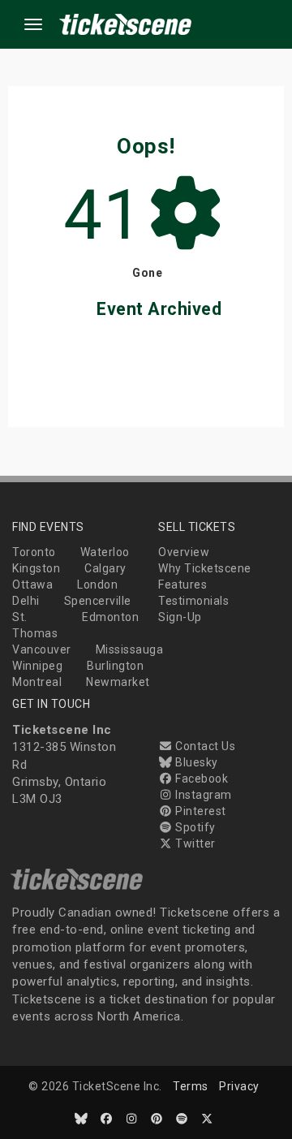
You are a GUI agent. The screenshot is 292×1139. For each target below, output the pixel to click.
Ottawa (32, 584)
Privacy (239, 1086)
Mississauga (130, 649)
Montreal (37, 681)
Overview (183, 552)
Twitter (194, 843)
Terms (190, 1086)
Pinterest (199, 811)
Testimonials (193, 600)
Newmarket (118, 681)
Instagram (202, 794)
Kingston (36, 568)
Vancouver (41, 649)
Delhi (26, 600)
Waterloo (105, 552)
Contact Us (204, 746)
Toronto (34, 552)
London (97, 584)
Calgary (105, 568)
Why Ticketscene (204, 568)
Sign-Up (180, 616)
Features (182, 584)
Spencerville (97, 600)
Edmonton (110, 616)
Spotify (194, 827)
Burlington (115, 665)
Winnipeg (37, 665)
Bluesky (195, 762)
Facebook (200, 778)
